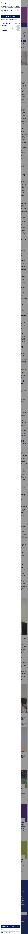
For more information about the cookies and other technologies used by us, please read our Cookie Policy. (10, 931)
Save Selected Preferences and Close (10, 926)
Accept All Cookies (10, 16)
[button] (6, 23)
